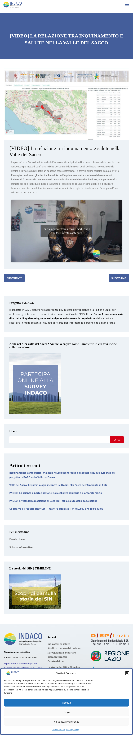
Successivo (118, 278)
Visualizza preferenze (66, 721)
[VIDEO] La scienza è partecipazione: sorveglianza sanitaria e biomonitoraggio (55, 493)
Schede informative (21, 547)
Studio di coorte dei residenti (64, 648)
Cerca (13, 431)
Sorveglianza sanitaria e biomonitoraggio (61, 655)
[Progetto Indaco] (12, 5)
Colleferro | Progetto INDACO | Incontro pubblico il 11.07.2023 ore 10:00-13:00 (56, 508)
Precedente (14, 278)
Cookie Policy (58, 729)
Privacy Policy (72, 729)
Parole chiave (17, 539)
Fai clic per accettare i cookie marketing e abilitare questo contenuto (66, 231)
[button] (127, 673)
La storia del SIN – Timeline (63, 667)
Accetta (66, 702)
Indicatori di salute (58, 644)
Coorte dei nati (56, 661)
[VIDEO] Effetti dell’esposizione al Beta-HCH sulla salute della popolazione (53, 500)
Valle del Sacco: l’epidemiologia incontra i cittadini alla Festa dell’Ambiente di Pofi (58, 485)
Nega (67, 712)
